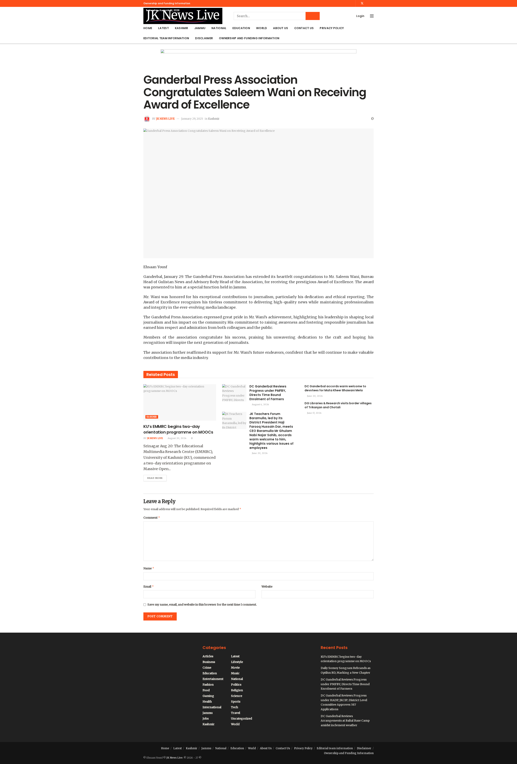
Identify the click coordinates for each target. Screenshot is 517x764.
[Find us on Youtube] (367, 3)
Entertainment (213, 679)
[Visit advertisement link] (258, 61)
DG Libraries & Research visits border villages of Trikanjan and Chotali (338, 405)
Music (235, 673)
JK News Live (165, 118)
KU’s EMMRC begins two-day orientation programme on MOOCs (178, 429)
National (218, 28)
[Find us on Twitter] (362, 3)
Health (207, 701)
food (206, 690)
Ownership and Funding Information (166, 3)
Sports (235, 701)
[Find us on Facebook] (357, 3)
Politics (236, 684)
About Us (280, 28)
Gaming (208, 696)
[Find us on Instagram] (372, 3)
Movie (235, 667)
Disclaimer (204, 38)
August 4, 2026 (260, 404)
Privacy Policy (332, 28)
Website (267, 586)
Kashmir (181, 28)
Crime (207, 667)
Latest (163, 28)
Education (241, 28)
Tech (234, 707)
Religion (237, 690)
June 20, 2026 (259, 453)
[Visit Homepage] (182, 16)
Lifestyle (237, 662)
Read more (157, 477)
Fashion (208, 684)
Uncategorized (241, 718)
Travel (235, 713)
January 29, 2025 (192, 118)
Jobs (206, 718)
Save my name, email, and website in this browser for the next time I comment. (202, 604)
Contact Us (304, 28)
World (261, 28)
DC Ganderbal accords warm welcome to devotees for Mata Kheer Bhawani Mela (335, 388)
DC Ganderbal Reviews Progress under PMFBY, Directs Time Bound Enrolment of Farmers (267, 392)
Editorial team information (166, 38)
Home (147, 28)
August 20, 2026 (176, 438)
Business (209, 662)
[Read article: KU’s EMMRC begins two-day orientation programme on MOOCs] (179, 402)
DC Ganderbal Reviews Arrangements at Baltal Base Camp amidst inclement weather (345, 720)
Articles (208, 656)
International (212, 707)
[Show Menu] (372, 16)
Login (360, 16)
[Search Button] (313, 16)
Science (236, 696)
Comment (151, 517)
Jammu (199, 28)
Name (148, 568)
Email (148, 586)
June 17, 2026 (314, 413)
